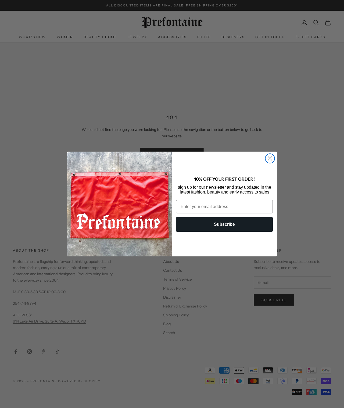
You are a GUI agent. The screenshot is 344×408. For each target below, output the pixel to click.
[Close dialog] (270, 158)
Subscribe (224, 224)
